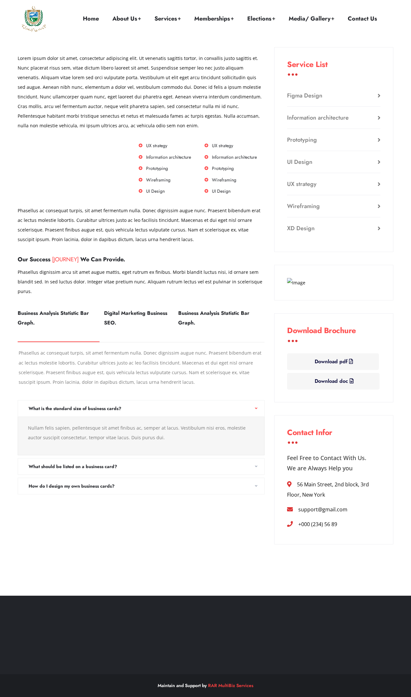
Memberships (212, 18)
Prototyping (302, 140)
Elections (259, 18)
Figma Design (304, 95)
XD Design (301, 228)
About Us (124, 18)
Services (165, 18)
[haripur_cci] (34, 19)
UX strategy (302, 184)
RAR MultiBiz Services (230, 685)
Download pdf (332, 361)
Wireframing (303, 206)
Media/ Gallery (309, 18)
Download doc (332, 381)
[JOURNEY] (65, 259)
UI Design (299, 162)
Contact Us (362, 18)
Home (91, 18)
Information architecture (318, 117)
